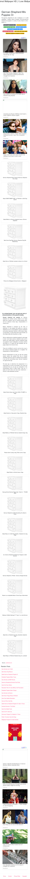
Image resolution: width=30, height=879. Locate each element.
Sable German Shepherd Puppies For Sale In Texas (13, 703)
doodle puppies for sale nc (9, 25)
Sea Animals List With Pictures (8, 679)
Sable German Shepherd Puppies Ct (10, 674)
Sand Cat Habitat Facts (7, 709)
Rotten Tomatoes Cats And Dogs (9, 717)
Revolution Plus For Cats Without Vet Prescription (12, 687)
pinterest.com (9, 662)
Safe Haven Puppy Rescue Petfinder (10, 695)
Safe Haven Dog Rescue (7, 671)
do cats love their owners (9, 27)
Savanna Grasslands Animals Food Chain (11, 682)
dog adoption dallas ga (21, 27)
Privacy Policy (17, 876)
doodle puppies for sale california (15, 29)
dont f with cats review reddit (21, 31)
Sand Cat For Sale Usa (7, 711)
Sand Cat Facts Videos (7, 685)
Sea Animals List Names (7, 693)
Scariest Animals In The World (8, 706)
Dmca (4, 876)
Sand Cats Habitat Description (8, 698)
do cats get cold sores (21, 25)
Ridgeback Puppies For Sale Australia (10, 719)
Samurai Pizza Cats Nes (7, 701)
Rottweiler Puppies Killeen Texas (9, 677)
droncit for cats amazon (8, 31)
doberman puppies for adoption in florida (15, 33)
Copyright (24, 876)
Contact (10, 876)
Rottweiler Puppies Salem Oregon (9, 690)
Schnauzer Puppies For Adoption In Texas (11, 714)
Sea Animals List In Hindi (7, 669)
